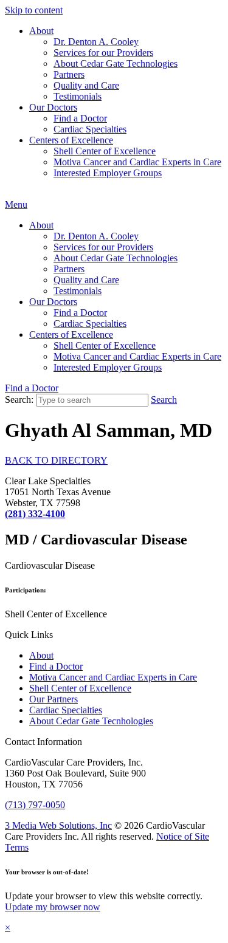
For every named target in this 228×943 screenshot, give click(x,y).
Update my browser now (52, 907)
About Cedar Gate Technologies (116, 63)
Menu (16, 204)
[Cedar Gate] (5, 193)
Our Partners (53, 699)
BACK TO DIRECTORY (56, 460)
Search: (19, 399)
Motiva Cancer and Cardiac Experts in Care (137, 162)
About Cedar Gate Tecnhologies (91, 721)
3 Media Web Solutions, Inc (58, 825)
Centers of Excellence (71, 140)
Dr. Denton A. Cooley (96, 41)
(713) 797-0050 (35, 805)
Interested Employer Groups (108, 173)
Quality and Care (86, 85)
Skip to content (34, 10)
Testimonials (78, 96)
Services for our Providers (103, 52)
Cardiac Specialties (90, 129)
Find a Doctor (80, 118)
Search (164, 399)
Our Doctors (53, 107)
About (41, 31)
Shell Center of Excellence (105, 151)
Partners (69, 74)
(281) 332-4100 (35, 514)
